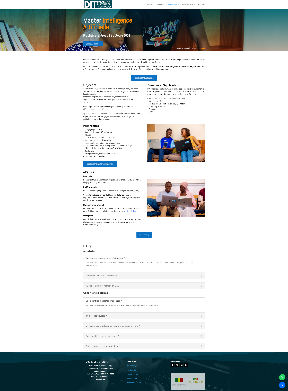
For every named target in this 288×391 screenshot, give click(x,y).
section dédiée (130, 211)
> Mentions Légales (134, 383)
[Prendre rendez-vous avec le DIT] (282, 385)
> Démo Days (132, 366)
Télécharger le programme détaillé (100, 163)
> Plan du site (132, 378)
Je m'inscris (144, 234)
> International (132, 374)
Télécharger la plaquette (144, 77)
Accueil (150, 5)
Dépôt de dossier (93, 43)
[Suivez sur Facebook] (172, 365)
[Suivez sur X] (177, 365)
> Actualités (131, 370)
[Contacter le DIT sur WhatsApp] (282, 377)
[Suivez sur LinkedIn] (186, 365)
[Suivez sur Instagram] (181, 365)
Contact (201, 5)
